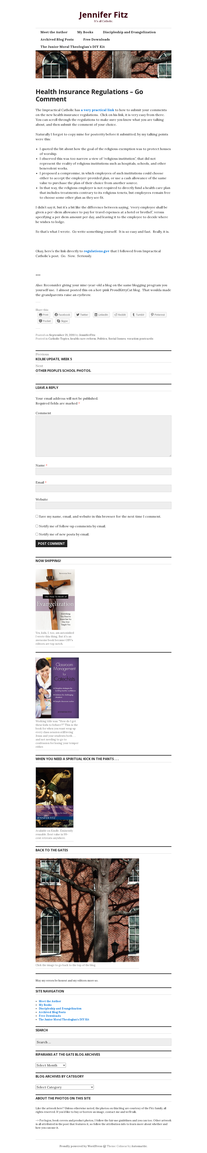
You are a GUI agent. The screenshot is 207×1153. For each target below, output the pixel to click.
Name (41, 465)
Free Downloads (96, 39)
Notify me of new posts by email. (64, 534)
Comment (43, 413)
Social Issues (117, 338)
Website (42, 499)
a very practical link (97, 110)
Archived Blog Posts (57, 39)
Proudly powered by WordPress (80, 1146)
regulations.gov (97, 251)
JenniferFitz (87, 335)
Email (41, 482)
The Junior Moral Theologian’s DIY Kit (72, 47)
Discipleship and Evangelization (129, 32)
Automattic (139, 1146)
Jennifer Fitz (103, 14)
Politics (102, 338)
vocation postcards (140, 338)
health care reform (83, 338)
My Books (85, 32)
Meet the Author (54, 32)
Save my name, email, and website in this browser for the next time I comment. (100, 516)
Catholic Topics (58, 338)
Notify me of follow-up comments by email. (72, 526)
